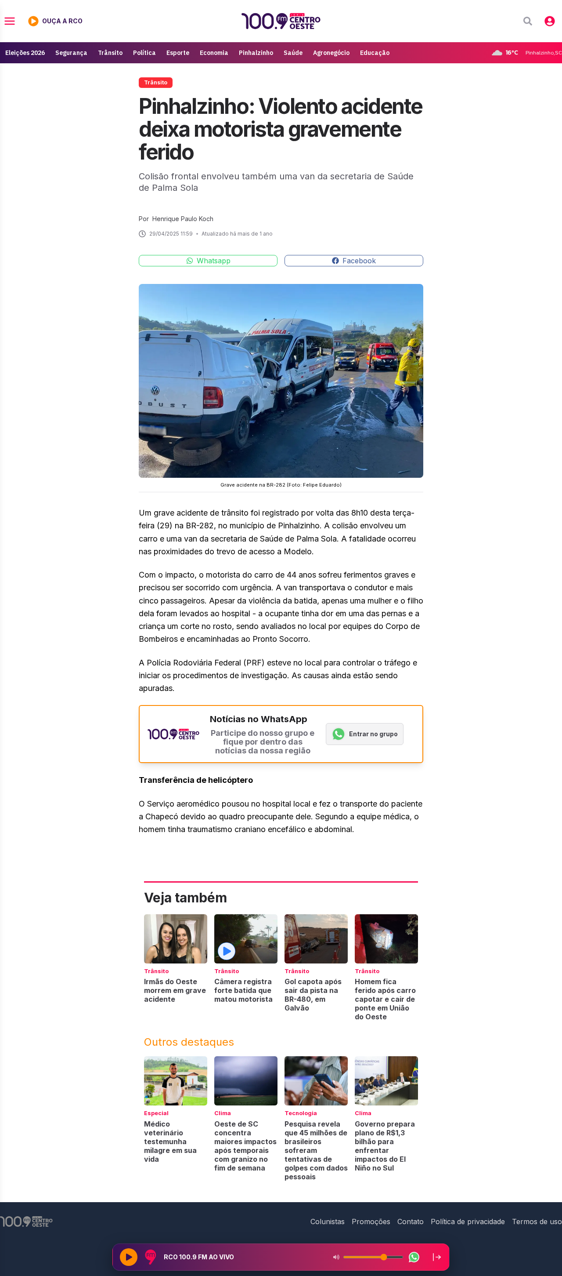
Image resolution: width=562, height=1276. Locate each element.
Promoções (371, 1221)
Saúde (293, 53)
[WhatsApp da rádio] (414, 1257)
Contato (410, 1221)
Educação (374, 53)
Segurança (71, 53)
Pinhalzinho (256, 53)
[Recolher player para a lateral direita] (437, 1257)
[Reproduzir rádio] (128, 1257)
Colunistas (327, 1221)
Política (144, 53)
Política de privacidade (468, 1221)
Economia (214, 53)
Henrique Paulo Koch (182, 218)
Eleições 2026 (25, 53)
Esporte (177, 53)
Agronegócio (331, 53)
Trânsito (110, 53)
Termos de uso (537, 1221)
